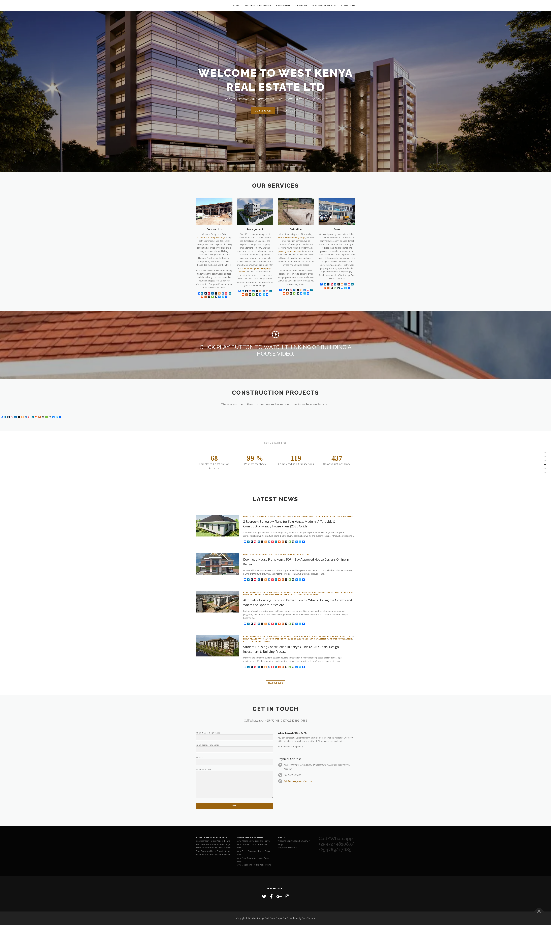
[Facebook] (271, 896)
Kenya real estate (252, 595)
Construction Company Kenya (211, 237)
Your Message (204, 769)
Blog (245, 516)
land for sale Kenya (275, 639)
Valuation (301, 5)
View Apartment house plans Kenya (253, 841)
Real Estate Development (304, 595)
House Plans (300, 516)
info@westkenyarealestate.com (298, 781)
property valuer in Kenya (290, 251)
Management (283, 5)
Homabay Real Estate (341, 636)
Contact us (348, 5)
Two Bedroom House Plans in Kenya (213, 844)
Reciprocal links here (287, 847)
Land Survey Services (324, 5)
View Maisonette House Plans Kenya (254, 864)
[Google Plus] (279, 896)
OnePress (287, 918)
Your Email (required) (208, 745)
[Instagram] (287, 896)
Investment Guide (318, 516)
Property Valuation (341, 639)
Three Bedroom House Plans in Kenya (213, 847)
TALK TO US (288, 110)
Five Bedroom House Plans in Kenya (213, 854)
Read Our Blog (275, 683)
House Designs (284, 516)
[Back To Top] (539, 911)
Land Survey (294, 639)
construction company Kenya (291, 237)
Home (236, 5)
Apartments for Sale (280, 592)
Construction (258, 516)
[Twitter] (264, 896)
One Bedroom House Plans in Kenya (213, 841)
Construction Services (257, 5)
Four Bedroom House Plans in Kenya (213, 851)
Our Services (263, 110)
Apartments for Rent (255, 592)
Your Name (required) (208, 733)
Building (255, 554)
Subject (200, 757)
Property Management (342, 516)
